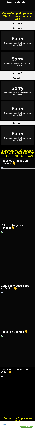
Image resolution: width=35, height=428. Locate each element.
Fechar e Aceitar (26, 426)
